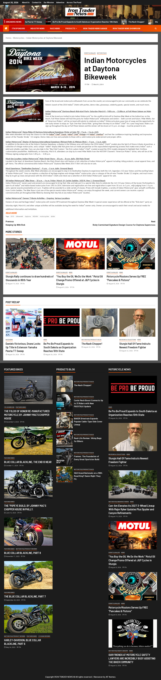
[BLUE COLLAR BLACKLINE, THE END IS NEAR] (28, 441)
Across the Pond (74, 3)
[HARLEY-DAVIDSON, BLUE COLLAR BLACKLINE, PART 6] (28, 619)
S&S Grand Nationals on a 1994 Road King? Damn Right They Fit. (88, 476)
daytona (28, 216)
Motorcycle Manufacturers (119, 501)
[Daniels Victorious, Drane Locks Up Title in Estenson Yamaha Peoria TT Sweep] (24, 323)
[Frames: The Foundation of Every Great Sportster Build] (64, 456)
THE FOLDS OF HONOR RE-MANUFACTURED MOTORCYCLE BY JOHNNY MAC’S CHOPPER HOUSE (27, 414)
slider (53, 216)
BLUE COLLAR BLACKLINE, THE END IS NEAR (27, 462)
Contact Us (36, 3)
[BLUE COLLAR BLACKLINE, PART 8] (28, 531)
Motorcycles (102, 53)
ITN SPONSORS (18, 29)
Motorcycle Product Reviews (26, 549)
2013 (12, 216)
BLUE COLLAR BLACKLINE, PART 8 (22, 552)
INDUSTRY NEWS (37, 29)
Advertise (60, 3)
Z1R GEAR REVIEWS (44, 636)
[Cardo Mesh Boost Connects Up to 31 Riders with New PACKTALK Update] (64, 402)
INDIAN (35, 216)
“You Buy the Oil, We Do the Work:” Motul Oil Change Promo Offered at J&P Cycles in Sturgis (79, 280)
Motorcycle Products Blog (91, 339)
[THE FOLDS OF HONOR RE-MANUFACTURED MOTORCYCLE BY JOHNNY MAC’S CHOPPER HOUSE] (28, 390)
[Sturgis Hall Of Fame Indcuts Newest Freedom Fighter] (137, 323)
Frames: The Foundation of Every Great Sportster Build (86, 458)
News (70, 272)
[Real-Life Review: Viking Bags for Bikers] (64, 438)
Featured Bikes (21, 407)
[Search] (155, 28)
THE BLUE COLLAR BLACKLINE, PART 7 (25, 596)
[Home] (6, 28)
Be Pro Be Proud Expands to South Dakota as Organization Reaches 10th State (61, 22)
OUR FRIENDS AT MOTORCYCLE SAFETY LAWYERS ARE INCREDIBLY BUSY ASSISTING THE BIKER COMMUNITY (132, 658)
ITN (88, 84)
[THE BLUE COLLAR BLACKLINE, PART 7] (28, 575)
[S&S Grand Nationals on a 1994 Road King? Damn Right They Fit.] (64, 475)
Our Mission (49, 3)
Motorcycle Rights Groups (118, 651)
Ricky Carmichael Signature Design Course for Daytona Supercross (124, 223)
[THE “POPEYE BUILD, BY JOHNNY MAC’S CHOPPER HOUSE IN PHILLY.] (28, 484)
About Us (26, 3)
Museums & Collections (127, 339)
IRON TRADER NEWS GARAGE (95, 29)
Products (70, 29)
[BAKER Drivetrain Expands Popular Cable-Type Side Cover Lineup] (64, 420)
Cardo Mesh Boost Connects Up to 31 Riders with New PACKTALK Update (88, 403)
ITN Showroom (9, 407)
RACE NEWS (55, 29)
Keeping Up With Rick (15, 223)
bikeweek (19, 216)
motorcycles (44, 216)
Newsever (98, 677)
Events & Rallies (90, 53)
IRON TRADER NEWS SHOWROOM (126, 29)
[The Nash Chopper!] (99, 323)
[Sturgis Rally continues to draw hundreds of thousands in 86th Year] (30, 253)
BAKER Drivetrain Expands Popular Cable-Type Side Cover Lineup (88, 421)
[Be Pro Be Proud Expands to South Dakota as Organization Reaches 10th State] (61, 323)
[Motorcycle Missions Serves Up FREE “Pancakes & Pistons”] (131, 253)
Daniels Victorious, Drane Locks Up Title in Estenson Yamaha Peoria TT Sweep (23, 347)
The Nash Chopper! (113, 22)
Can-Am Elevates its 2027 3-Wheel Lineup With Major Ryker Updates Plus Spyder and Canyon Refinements (132, 509)
